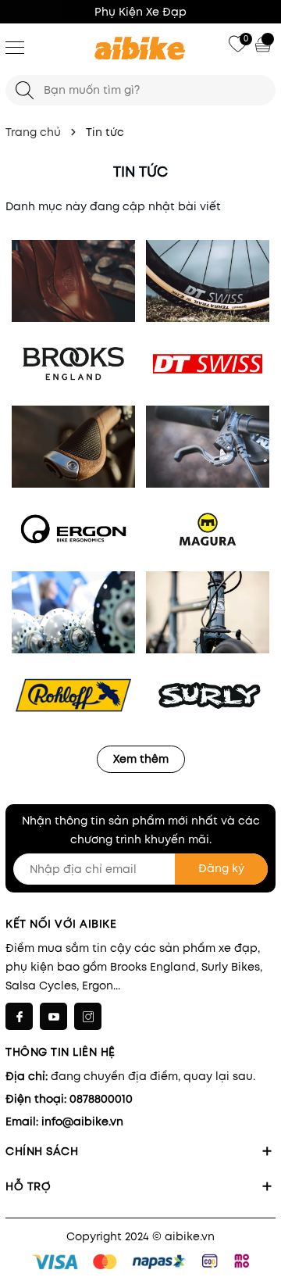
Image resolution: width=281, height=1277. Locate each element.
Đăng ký (221, 868)
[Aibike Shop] (140, 49)
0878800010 (101, 1099)
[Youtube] (53, 1016)
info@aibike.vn (82, 1121)
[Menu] (14, 47)
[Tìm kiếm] (24, 90)
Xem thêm (141, 759)
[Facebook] (19, 1016)
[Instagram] (87, 1016)
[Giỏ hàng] (264, 43)
